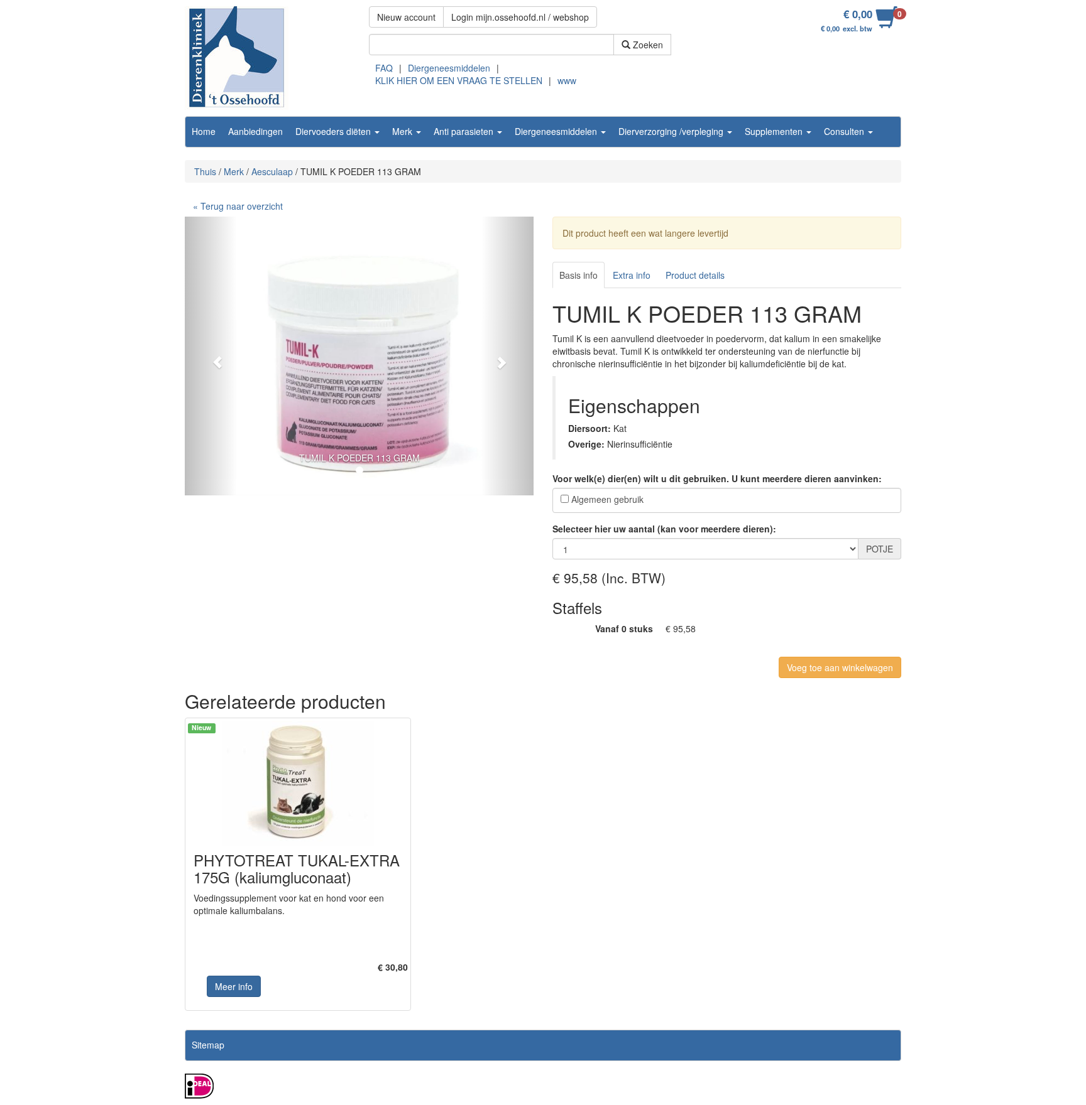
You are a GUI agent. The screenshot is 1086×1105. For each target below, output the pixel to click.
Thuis (205, 171)
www (566, 80)
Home (204, 131)
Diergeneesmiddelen (449, 68)
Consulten (845, 131)
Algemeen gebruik (607, 499)
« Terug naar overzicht (238, 206)
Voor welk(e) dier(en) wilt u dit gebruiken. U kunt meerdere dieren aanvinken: (717, 478)
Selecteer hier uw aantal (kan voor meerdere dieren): (664, 528)
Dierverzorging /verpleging (672, 131)
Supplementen (775, 131)
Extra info (631, 275)
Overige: (586, 444)
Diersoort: (589, 428)
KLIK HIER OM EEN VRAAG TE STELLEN (458, 80)
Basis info (578, 275)
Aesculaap (272, 171)
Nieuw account (406, 17)
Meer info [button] (234, 986)
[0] (886, 24)
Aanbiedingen (255, 131)
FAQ (384, 68)
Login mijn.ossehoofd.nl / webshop (520, 17)
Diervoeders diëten (334, 131)
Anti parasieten (465, 131)
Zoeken (646, 44)
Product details (695, 275)
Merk (403, 131)
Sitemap (208, 1044)
